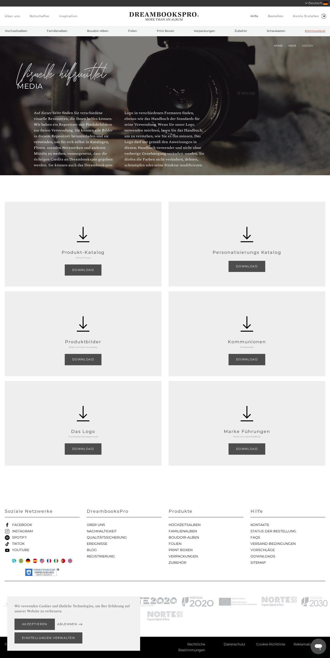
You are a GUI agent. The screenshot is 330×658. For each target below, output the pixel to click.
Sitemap (258, 562)
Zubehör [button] (241, 31)
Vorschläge (263, 550)
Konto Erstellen (306, 16)
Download (83, 270)
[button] (314, 3)
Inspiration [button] (68, 16)
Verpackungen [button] (204, 31)
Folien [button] (132, 31)
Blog (92, 550)
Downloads (263, 556)
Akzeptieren (34, 624)
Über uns (96, 525)
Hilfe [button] (254, 16)
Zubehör (177, 562)
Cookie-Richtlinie (270, 644)
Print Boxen (181, 550)
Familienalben (183, 531)
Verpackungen (183, 556)
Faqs (255, 537)
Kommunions (315, 31)
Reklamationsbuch (309, 644)
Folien (175, 543)
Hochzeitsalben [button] (16, 31)
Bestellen (275, 16)
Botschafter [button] (40, 16)
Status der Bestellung (273, 531)
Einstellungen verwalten (48, 638)
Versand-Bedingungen (273, 543)
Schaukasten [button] (276, 31)
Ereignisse (97, 543)
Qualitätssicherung (107, 537)
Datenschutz (234, 644)
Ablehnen (67, 624)
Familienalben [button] (57, 31)
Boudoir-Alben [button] (97, 31)
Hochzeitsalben (185, 525)
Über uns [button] (12, 16)
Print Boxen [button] (165, 31)
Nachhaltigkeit (102, 531)
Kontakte (260, 525)
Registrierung (101, 556)
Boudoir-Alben (184, 537)
